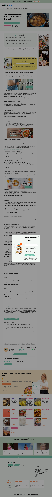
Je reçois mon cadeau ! (29, 255)
